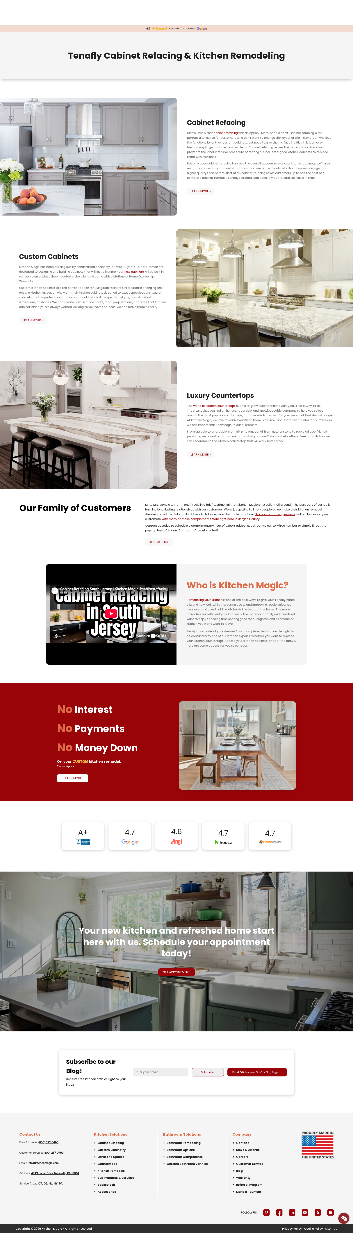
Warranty (243, 1178)
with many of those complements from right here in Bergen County (211, 519)
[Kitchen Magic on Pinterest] (266, 1212)
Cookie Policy (313, 1229)
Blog (239, 1171)
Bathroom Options (181, 1150)
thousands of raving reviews (275, 514)
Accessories (107, 1192)
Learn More (73, 778)
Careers (242, 1157)
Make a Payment (248, 1192)
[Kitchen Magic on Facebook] (279, 1212)
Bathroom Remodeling (184, 1143)
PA (61, 1183)
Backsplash (106, 1185)
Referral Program (249, 1185)
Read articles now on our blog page (257, 1072)
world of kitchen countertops (214, 406)
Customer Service (249, 1164)
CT (40, 1183)
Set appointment (176, 972)
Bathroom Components (185, 1157)
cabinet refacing (226, 133)
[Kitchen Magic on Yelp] (318, 1212)
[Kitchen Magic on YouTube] (305, 1212)
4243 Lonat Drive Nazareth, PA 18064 (55, 1173)
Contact (242, 1143)
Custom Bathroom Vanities (187, 1164)
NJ (50, 1183)
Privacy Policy (292, 1229)
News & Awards (248, 1150)
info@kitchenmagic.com (43, 1163)
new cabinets (134, 272)
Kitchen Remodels (111, 1171)
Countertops (107, 1164)
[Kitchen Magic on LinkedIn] (292, 1212)
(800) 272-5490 (48, 1142)
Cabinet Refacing (111, 1143)
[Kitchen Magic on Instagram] (330, 1212)
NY (56, 1183)
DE (45, 1183)
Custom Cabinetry (112, 1150)
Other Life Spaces (111, 1157)
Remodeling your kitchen (204, 600)
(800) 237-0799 (53, 1152)
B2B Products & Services (116, 1178)
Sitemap (331, 1229)
